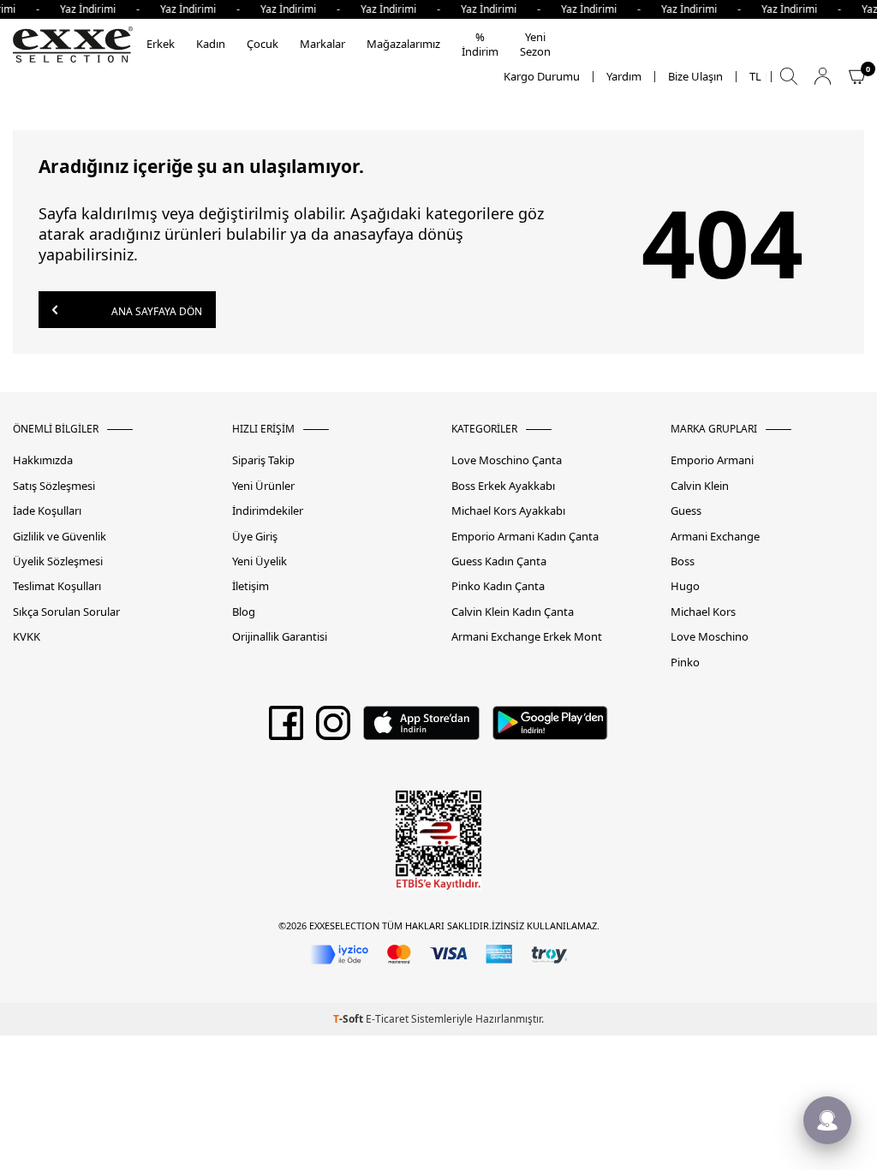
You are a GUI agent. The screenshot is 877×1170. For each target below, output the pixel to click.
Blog (243, 612)
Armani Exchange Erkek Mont (526, 637)
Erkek (160, 43)
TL (755, 76)
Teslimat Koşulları (57, 586)
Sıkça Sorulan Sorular (66, 612)
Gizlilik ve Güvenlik (59, 536)
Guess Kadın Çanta (498, 561)
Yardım (623, 76)
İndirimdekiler (267, 511)
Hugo (685, 586)
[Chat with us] (827, 1120)
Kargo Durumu (542, 76)
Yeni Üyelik (259, 561)
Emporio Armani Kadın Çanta (525, 536)
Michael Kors (703, 612)
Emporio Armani (712, 460)
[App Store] (421, 729)
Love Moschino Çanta (506, 460)
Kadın (210, 43)
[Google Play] (550, 729)
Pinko (685, 662)
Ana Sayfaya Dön (155, 311)
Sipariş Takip (263, 460)
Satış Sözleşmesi (54, 486)
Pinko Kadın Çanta (498, 586)
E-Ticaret (387, 1019)
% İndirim (480, 44)
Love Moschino (710, 637)
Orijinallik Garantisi (279, 637)
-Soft (349, 1019)
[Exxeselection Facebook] (286, 729)
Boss (683, 561)
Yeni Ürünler (263, 486)
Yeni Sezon (535, 44)
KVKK (26, 637)
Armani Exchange (715, 536)
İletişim (250, 586)
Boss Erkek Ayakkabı (503, 486)
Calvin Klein (700, 486)
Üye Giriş (254, 536)
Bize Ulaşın (695, 76)
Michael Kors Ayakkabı (508, 511)
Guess (686, 511)
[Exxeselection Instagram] (333, 729)
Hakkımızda (43, 460)
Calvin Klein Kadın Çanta (512, 612)
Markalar (322, 43)
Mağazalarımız (403, 43)
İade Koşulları (47, 511)
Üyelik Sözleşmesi (58, 561)
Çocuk (262, 43)
